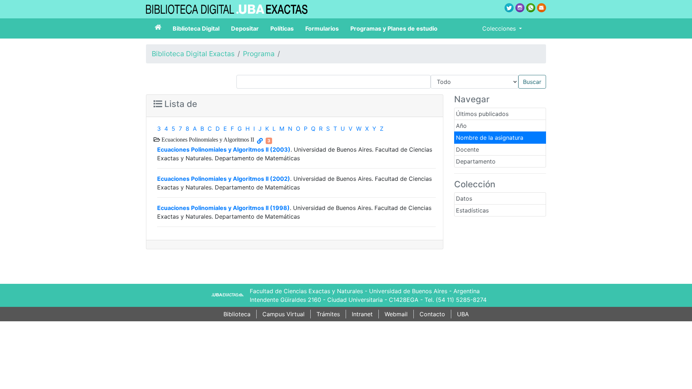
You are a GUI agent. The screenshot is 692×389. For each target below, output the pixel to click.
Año (461, 125)
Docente (467, 149)
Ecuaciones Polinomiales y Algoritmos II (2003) (223, 149)
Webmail (396, 314)
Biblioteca (236, 314)
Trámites (328, 314)
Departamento (476, 161)
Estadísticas (472, 210)
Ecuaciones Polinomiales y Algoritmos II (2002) (223, 178)
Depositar (245, 28)
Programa (259, 53)
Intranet (362, 314)
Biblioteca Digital (196, 28)
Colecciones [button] (500, 28)
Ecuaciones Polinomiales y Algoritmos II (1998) (223, 207)
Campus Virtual (283, 314)
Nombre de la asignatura (489, 137)
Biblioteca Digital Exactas (193, 53)
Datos (464, 198)
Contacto (432, 314)
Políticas (282, 28)
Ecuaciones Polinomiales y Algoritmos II (207, 139)
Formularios (322, 28)
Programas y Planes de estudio (394, 28)
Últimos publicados (482, 113)
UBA (463, 314)
